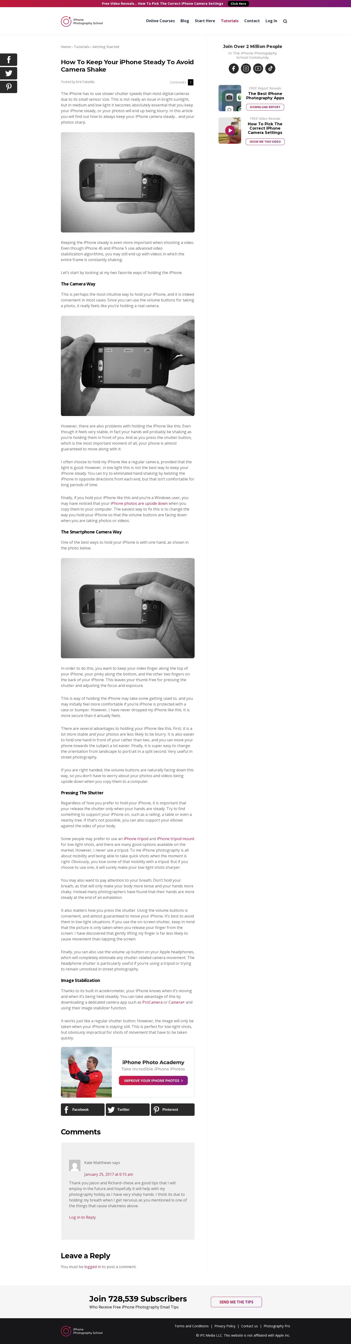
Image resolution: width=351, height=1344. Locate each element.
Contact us (249, 1326)
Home (66, 46)
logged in (92, 1266)
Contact (252, 20)
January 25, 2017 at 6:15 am (108, 1174)
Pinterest (169, 1110)
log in (271, 20)
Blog (185, 20)
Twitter (123, 1110)
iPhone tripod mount (175, 838)
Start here (205, 20)
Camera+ (177, 1002)
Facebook (80, 1110)
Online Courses (160, 20)
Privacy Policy (224, 1326)
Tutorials (230, 20)
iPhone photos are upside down (139, 503)
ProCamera (152, 1002)
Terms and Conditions (192, 1326)
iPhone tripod (136, 838)
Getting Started (105, 46)
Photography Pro (277, 1326)
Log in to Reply (82, 1217)
